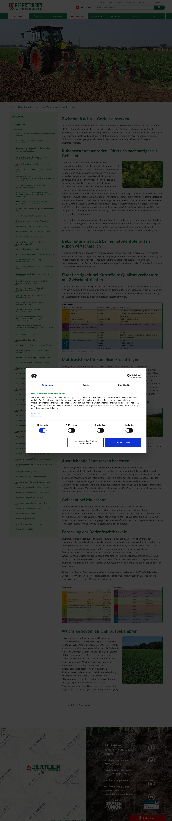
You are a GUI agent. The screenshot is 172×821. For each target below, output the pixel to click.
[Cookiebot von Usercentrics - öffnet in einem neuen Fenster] (129, 376)
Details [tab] (86, 385)
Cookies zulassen (122, 442)
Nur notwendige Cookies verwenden (85, 442)
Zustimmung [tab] (47, 385)
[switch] (71, 430)
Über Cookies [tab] (124, 385)
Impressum (36, 413)
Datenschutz (37, 416)
